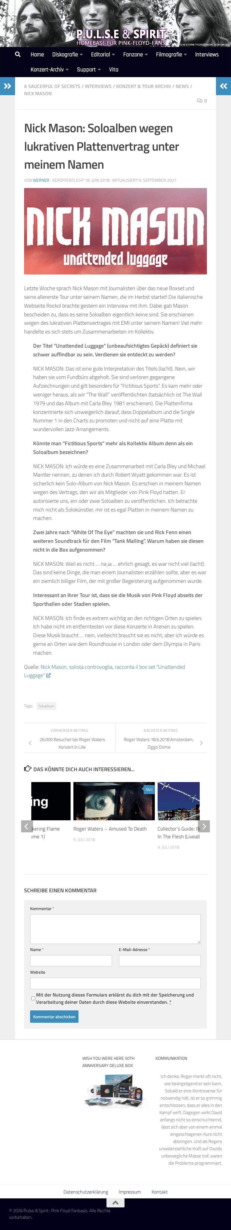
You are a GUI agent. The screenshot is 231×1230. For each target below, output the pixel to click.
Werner (41, 180)
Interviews (207, 54)
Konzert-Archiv (47, 70)
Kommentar (42, 908)
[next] (204, 826)
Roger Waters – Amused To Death (110, 829)
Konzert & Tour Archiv (143, 86)
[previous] (27, 826)
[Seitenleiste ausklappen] (7, 86)
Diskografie (65, 54)
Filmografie (169, 54)
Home (37, 54)
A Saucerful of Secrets (52, 86)
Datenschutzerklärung (85, 1191)
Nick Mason (38, 93)
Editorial (100, 54)
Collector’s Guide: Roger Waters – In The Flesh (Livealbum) (194, 832)
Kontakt (160, 1191)
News (182, 86)
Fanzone (133, 54)
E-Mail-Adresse (134, 949)
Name (37, 949)
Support (86, 70)
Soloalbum (46, 706)
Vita (114, 70)
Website (37, 972)
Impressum (130, 1191)
